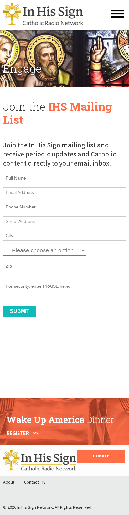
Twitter (31, 492)
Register (18, 433)
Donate (101, 456)
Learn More (17, 386)
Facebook (14, 492)
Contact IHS (35, 482)
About (8, 482)
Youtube (47, 492)
